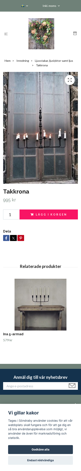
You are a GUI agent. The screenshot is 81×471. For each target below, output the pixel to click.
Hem (8, 60)
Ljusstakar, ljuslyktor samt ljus (54, 60)
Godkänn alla (40, 449)
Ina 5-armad (13, 334)
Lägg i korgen (51, 214)
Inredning (22, 60)
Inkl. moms (50, 5)
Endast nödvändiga (40, 460)
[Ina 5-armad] (40, 305)
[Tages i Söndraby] (41, 34)
